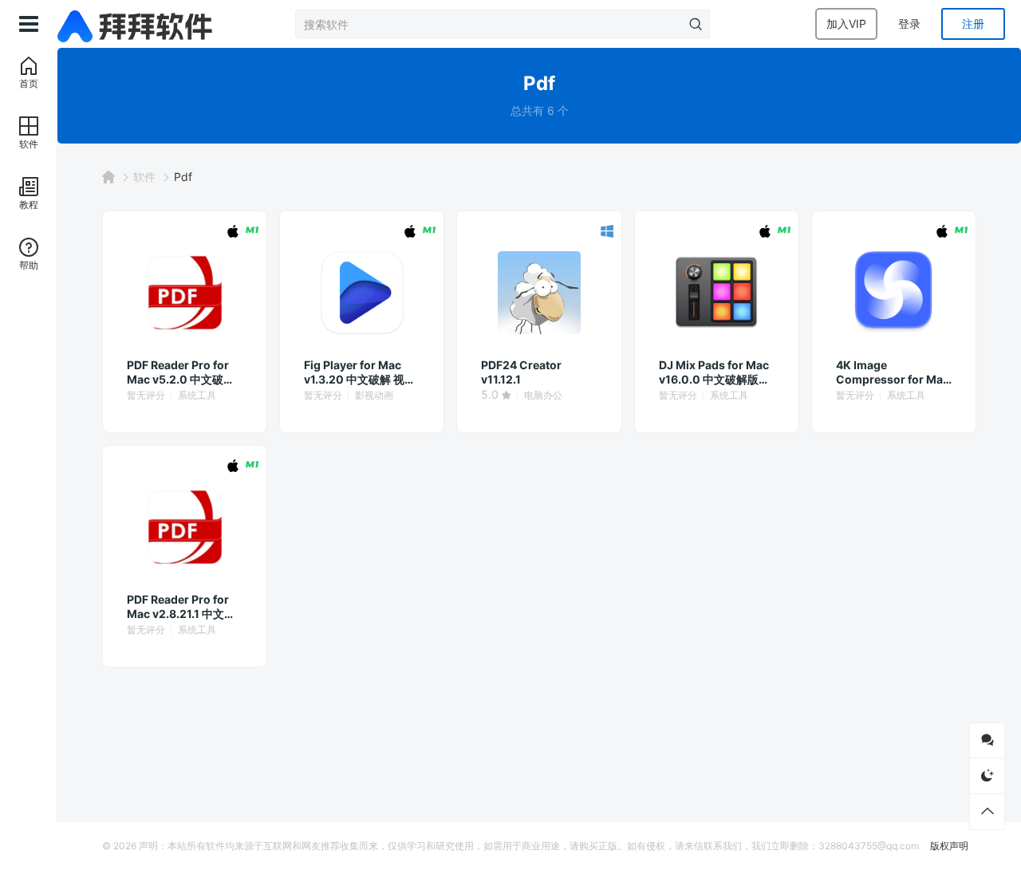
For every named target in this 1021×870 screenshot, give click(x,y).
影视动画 (374, 395)
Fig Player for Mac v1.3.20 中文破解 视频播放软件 (360, 372)
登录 (909, 23)
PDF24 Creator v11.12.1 (521, 372)
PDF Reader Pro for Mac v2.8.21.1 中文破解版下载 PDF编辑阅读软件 (183, 606)
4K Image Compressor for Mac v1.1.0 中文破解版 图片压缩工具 (892, 372)
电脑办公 (543, 395)
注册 (973, 23)
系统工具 (197, 395)
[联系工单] (987, 740)
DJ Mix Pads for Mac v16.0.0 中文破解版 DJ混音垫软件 (714, 372)
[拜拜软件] (137, 24)
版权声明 (949, 846)
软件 (144, 176)
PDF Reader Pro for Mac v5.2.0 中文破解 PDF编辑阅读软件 (181, 372)
